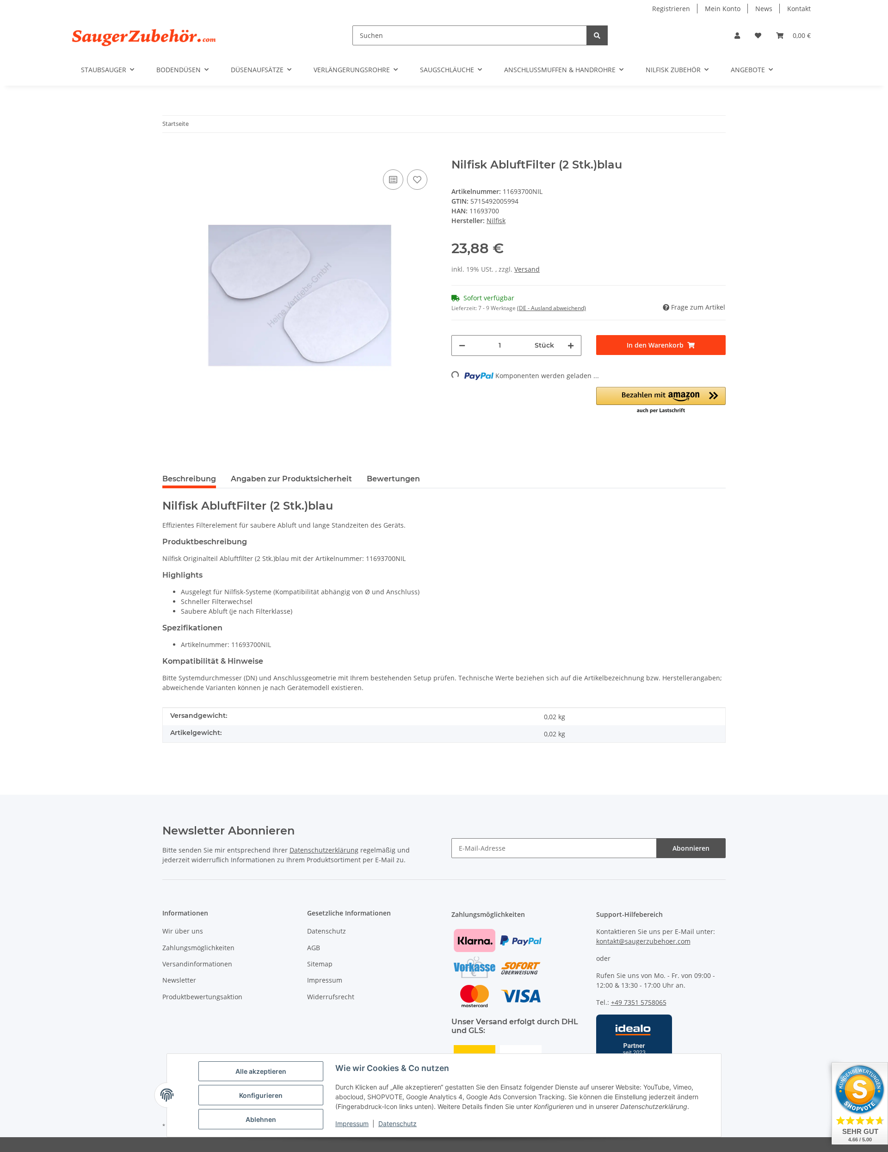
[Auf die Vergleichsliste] (393, 179)
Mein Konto (722, 8)
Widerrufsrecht (330, 996)
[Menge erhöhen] (571, 345)
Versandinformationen (197, 963)
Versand (527, 269)
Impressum (352, 1123)
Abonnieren (690, 848)
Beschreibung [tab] (189, 478)
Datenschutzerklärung (324, 850)
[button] (737, 35)
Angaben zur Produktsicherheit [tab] (291, 478)
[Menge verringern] (462, 345)
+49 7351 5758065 (638, 1002)
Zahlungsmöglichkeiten (198, 947)
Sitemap (320, 963)
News (763, 8)
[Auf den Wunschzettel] (417, 179)
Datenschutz (397, 1123)
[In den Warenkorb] (169, 153)
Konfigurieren (261, 1095)
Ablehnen (261, 1119)
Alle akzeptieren (260, 1071)
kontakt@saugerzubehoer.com (643, 941)
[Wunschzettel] (758, 35)
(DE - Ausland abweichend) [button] (551, 308)
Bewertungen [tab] (393, 478)
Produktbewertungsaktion (202, 996)
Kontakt (799, 8)
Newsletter (179, 980)
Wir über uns (182, 931)
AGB (313, 947)
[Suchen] (597, 35)
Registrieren (671, 8)
